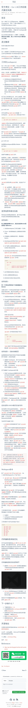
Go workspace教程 (18, 609)
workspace (12, 12)
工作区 (11, 66)
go (8, 12)
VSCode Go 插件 (21, 543)
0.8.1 (8, 553)
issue (15, 614)
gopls (14, 543)
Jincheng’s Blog (11, 637)
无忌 (14, 2)
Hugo (13, 702)
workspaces (10, 611)
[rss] (17, 700)
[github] (11, 700)
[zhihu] (14, 700)
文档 (9, 600)
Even (21, 702)
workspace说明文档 (12, 616)
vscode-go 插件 (12, 566)
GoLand (6, 591)
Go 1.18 (12, 607)
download (8, 56)
